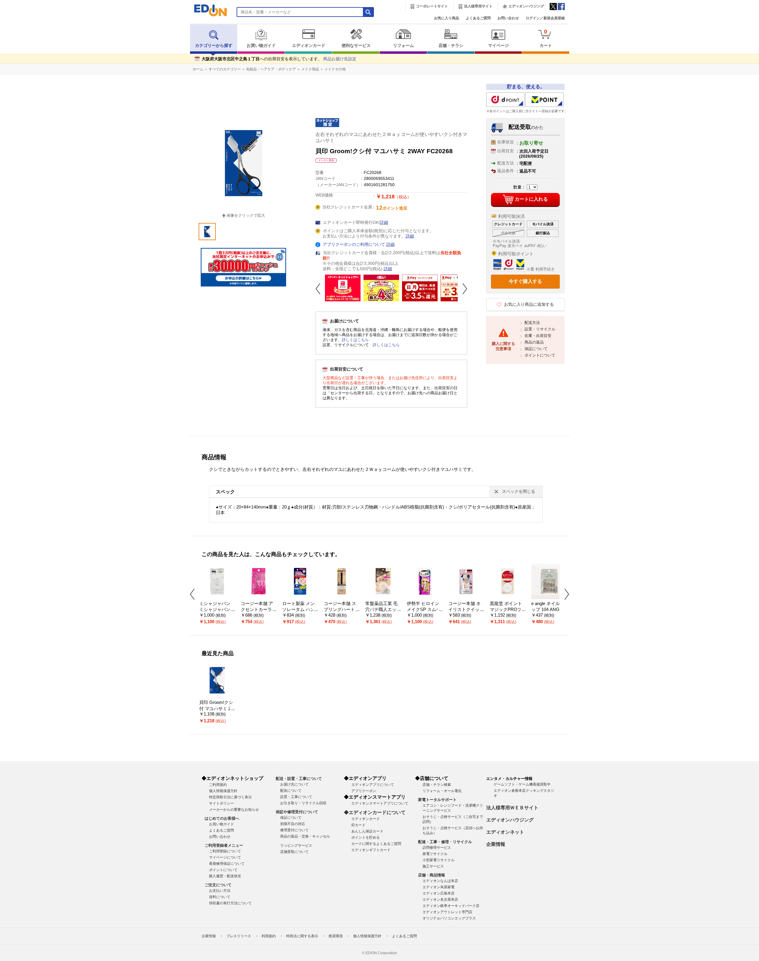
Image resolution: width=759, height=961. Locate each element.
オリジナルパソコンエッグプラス (449, 918)
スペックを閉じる (518, 491)
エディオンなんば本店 (440, 881)
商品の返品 (534, 342)
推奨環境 (336, 936)
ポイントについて (539, 355)
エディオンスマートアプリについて (379, 803)
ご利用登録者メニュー (224, 845)
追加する (91, 51)
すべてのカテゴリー (225, 69)
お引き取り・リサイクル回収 (303, 803)
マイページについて (225, 857)
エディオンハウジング (526, 6)
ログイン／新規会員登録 (545, 18)
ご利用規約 (218, 785)
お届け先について (294, 784)
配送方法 (532, 322)
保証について (536, 348)
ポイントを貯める (365, 837)
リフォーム (403, 45)
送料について (219, 897)
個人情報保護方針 (223, 791)
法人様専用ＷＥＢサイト (512, 807)
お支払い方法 (219, 891)
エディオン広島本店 (438, 893)
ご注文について (218, 885)
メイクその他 (335, 69)
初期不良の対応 (292, 824)
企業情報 (495, 844)
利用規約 (268, 936)
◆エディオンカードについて (375, 812)
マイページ (498, 45)
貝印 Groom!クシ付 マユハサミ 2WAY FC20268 (217, 708)
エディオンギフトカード (370, 850)
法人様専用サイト (478, 6)
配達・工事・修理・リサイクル (445, 842)
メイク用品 (310, 69)
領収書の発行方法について (230, 903)
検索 (15, 52)
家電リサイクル (434, 854)
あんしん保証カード (367, 831)
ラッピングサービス (296, 845)
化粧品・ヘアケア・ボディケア (271, 69)
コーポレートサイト (432, 6)
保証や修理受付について (297, 812)
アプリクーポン (363, 791)
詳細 (384, 222)
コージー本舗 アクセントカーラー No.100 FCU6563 (258, 609)
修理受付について (294, 830)
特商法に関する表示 (302, 936)
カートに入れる (531, 199)
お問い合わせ (508, 18)
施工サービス (433, 866)
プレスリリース (238, 936)
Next (462, 289)
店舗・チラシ (451, 45)
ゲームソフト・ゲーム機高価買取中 (522, 784)
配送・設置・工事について (299, 778)
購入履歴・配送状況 (225, 876)
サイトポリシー (221, 803)
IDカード (358, 825)
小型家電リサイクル (438, 860)
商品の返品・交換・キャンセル (305, 836)
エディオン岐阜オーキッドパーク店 (450, 906)
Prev (320, 289)
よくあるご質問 (478, 18)
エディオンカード (308, 45)
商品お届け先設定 (339, 59)
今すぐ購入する (525, 281)
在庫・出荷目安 (537, 335)
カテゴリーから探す (213, 45)
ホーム (198, 69)
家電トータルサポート (437, 799)
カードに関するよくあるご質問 (376, 844)
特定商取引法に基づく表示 (230, 797)
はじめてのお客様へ (222, 818)
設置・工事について (296, 797)
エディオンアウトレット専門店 (447, 912)
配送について (291, 791)
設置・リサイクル (539, 329)
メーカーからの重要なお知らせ (234, 810)
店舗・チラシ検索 (436, 785)
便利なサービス (356, 45)
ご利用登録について (225, 851)
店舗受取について (294, 852)
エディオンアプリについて (372, 785)
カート (546, 38)
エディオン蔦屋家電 (438, 887)
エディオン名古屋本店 (440, 899)
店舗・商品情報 (431, 875)
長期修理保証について (227, 864)
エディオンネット (505, 832)
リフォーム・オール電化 (442, 791)
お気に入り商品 (446, 18)
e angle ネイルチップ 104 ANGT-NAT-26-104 (549, 609)
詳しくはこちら (355, 340)
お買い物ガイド (261, 45)
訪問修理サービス (436, 848)
